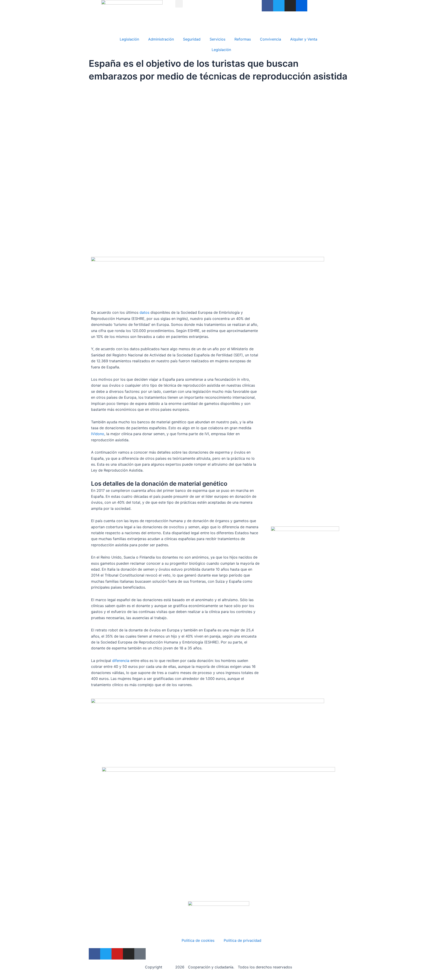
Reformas (242, 39)
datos (144, 312)
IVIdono (97, 433)
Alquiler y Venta (303, 39)
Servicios (217, 39)
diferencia (120, 660)
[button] (179, 4)
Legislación (129, 39)
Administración (161, 39)
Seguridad (192, 39)
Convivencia (270, 39)
